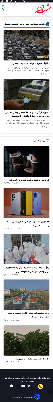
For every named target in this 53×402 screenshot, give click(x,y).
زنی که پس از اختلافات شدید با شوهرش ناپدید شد (29, 180)
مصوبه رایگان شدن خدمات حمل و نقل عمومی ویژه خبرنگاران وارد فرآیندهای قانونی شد (27, 114)
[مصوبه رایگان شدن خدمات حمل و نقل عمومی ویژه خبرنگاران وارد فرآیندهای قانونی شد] (26, 94)
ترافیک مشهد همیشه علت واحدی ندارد (30, 63)
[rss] (24, 1)
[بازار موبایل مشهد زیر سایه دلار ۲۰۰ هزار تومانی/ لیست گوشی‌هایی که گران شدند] (26, 203)
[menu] (3, 6)
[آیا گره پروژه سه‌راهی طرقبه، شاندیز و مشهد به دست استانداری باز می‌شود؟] (26, 294)
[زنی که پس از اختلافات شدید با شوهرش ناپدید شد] (26, 161)
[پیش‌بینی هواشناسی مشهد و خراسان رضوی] (26, 340)
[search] (3, 10)
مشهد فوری (29, 381)
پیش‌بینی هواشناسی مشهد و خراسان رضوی (32, 359)
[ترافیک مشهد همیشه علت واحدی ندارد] (26, 45)
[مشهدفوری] (43, 8)
